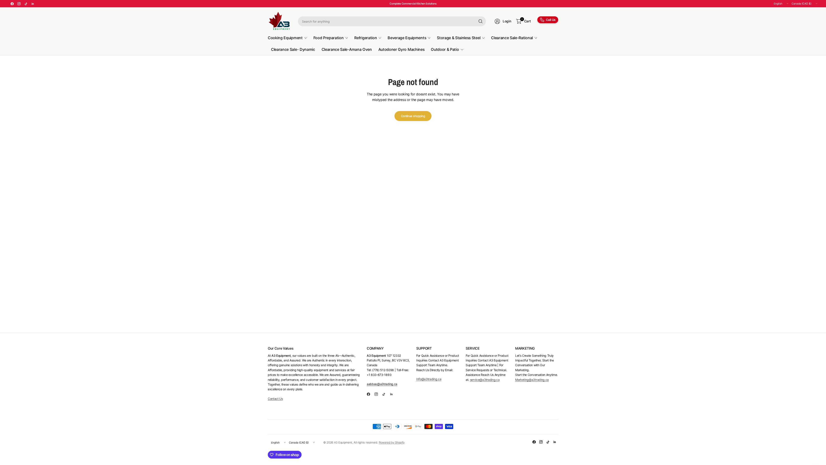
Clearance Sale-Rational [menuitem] (512, 38)
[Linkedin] (32, 3)
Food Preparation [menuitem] (328, 38)
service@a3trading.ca (485, 379)
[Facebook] (12, 3)
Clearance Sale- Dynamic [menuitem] (293, 49)
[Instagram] (18, 3)
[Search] (480, 21)
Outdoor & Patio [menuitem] (445, 49)
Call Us (551, 20)
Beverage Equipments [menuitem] (407, 38)
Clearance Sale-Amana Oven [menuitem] (347, 49)
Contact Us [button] (275, 398)
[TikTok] (25, 3)
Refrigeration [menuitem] (365, 38)
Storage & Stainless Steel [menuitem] (458, 38)
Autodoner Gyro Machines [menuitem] (401, 49)
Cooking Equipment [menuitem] (285, 38)
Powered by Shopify (392, 442)
